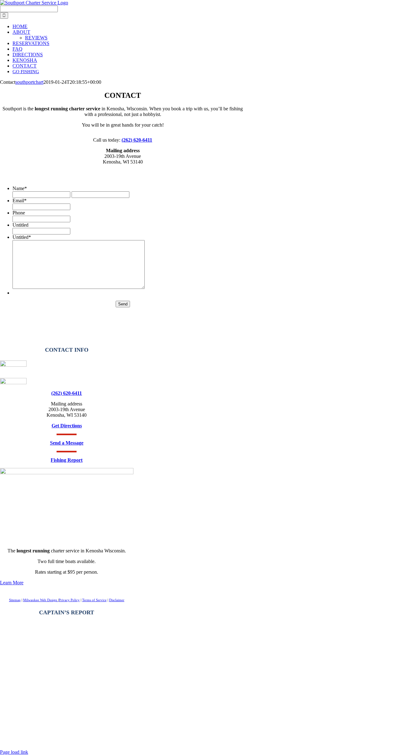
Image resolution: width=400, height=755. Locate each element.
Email (19, 200)
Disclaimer (116, 600)
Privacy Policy (69, 600)
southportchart (29, 82)
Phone (18, 212)
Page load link (14, 752)
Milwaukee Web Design (40, 600)
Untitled (20, 225)
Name (19, 188)
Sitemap (15, 600)
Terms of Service (94, 600)
